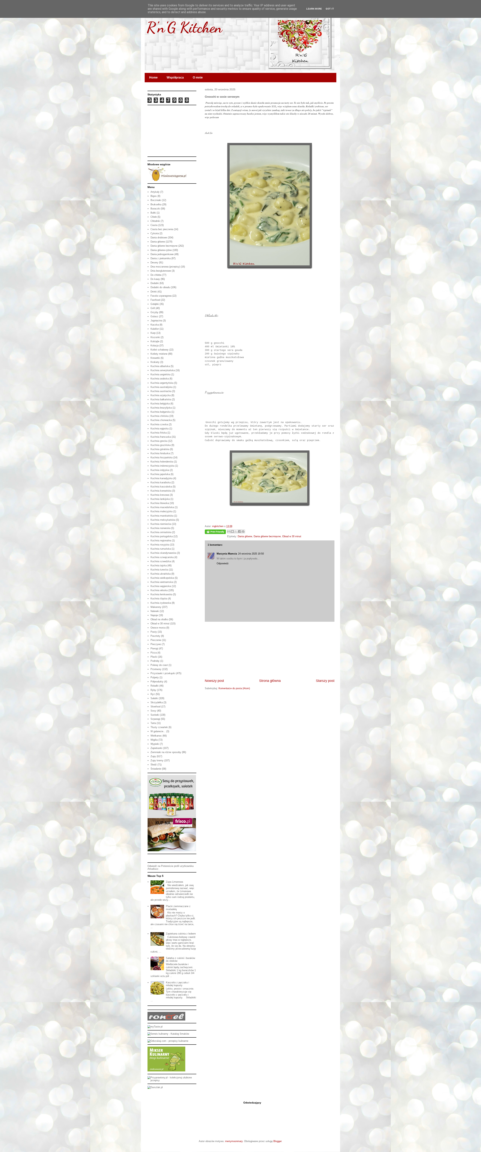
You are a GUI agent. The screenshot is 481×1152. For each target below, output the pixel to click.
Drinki (154, 291)
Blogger (277, 1141)
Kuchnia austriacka (161, 391)
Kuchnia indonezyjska (162, 465)
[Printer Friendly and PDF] (215, 532)
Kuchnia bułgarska (161, 411)
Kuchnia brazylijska (161, 407)
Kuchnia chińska (160, 416)
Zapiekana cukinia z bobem (181, 933)
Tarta (153, 723)
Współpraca (175, 77)
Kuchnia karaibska (161, 482)
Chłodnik (155, 221)
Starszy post (325, 681)
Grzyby (154, 312)
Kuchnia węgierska (161, 586)
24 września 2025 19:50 (251, 553)
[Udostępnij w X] (236, 531)
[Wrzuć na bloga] (232, 531)
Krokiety (155, 362)
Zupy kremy (157, 760)
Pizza (154, 652)
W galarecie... (158, 731)
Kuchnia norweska (160, 528)
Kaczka (155, 324)
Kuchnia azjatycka (161, 395)
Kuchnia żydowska (161, 602)
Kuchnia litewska (160, 503)
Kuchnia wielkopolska (162, 577)
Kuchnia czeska (159, 424)
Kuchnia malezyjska (161, 511)
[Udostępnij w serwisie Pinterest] (243, 531)
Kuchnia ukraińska (161, 573)
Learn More (314, 8)
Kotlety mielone (159, 353)
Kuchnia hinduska (160, 453)
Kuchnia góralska (160, 449)
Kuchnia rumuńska (161, 548)
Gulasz (154, 316)
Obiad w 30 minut (291, 536)
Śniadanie (156, 768)
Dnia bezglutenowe (161, 270)
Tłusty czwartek (159, 727)
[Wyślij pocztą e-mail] (229, 531)
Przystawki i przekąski (163, 673)
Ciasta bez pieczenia (162, 229)
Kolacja (155, 345)
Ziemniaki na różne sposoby (166, 752)
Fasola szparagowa (161, 295)
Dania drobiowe (159, 237)
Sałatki (154, 698)
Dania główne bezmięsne (267, 536)
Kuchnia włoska (159, 590)
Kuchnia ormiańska (161, 532)
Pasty (154, 631)
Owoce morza (158, 627)
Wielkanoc (156, 735)
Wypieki (155, 744)
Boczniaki (156, 200)
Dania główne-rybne (161, 250)
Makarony (156, 607)
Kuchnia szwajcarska (162, 557)
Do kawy (155, 279)
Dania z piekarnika (161, 258)
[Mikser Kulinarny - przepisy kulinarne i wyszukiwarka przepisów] (166, 1070)
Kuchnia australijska (161, 387)
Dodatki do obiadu (160, 287)
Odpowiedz (223, 563)
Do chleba (156, 274)
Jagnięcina (156, 320)
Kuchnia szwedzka (161, 561)
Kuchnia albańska (160, 366)
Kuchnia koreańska (161, 490)
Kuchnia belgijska (160, 403)
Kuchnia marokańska (162, 515)
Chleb (154, 216)
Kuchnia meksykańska (163, 519)
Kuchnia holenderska (162, 461)
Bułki (153, 212)
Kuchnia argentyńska (162, 382)
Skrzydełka (157, 702)
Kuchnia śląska (159, 598)
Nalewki (155, 611)
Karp (153, 333)
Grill (153, 308)
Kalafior (155, 328)
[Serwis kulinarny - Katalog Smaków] (168, 1033)
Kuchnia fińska (159, 432)
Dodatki (155, 283)
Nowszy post (214, 681)
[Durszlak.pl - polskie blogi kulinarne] (155, 1087)
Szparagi (155, 719)
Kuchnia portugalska (162, 536)
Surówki (155, 714)
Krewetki (155, 358)
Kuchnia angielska (160, 374)
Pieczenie (156, 640)
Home (153, 77)
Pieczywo (156, 644)
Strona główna (270, 681)
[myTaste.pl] (155, 1026)
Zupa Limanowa (174, 881)
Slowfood (155, 706)
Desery (154, 262)
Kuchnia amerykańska (163, 370)
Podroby (155, 660)
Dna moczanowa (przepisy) (165, 266)
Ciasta (154, 225)
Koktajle (155, 341)
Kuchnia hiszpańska (161, 457)
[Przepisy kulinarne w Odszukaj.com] (167, 1040)
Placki (154, 656)
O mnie (198, 77)
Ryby (153, 690)
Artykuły (155, 191)
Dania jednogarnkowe (162, 254)
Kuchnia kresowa (160, 494)
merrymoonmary (234, 1141)
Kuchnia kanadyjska (161, 478)
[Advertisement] (269, 650)
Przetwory (156, 669)
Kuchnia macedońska (162, 507)
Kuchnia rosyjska (160, 544)
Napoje (154, 615)
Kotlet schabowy (160, 349)
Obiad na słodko (159, 619)
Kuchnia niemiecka (161, 524)
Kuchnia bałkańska (161, 399)
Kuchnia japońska (160, 474)
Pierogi (154, 648)
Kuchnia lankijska (160, 499)
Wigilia (154, 739)
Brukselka (156, 204)
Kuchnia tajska (159, 565)
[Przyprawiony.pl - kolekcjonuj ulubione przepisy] (171, 1080)
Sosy (153, 710)
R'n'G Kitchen (184, 27)
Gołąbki (155, 304)
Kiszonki (155, 337)
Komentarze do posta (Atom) (234, 688)
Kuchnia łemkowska (161, 594)
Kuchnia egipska (160, 428)
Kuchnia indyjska (160, 470)
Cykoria (155, 233)
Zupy (153, 756)
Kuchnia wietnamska (162, 582)
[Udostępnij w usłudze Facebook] (239, 531)
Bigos (154, 196)
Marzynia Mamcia (227, 553)
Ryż (153, 694)
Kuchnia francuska (161, 436)
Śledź (154, 764)
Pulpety (155, 677)
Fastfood (155, 299)
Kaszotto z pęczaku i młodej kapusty (177, 984)
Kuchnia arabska (160, 378)
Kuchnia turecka (159, 569)
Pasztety (155, 636)
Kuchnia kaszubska (161, 486)
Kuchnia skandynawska (163, 552)
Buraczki (155, 208)
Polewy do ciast (159, 665)
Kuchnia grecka (159, 441)
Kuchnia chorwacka (161, 420)
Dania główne (245, 536)
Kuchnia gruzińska (161, 445)
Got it (330, 8)
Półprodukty (157, 681)
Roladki (155, 685)
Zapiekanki (156, 748)
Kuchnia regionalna (161, 540)
